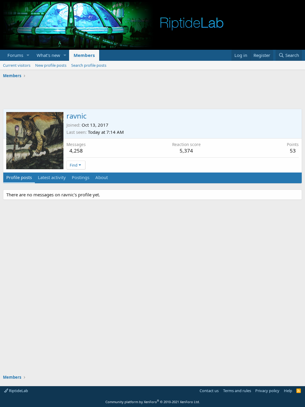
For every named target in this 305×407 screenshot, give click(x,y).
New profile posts (50, 65)
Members (84, 55)
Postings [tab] (80, 177)
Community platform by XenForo (152, 402)
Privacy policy (267, 390)
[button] (28, 55)
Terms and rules (237, 390)
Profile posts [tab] (19, 177)
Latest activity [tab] (52, 177)
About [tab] (101, 177)
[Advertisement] (152, 93)
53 (293, 150)
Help (288, 390)
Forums (15, 55)
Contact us (209, 390)
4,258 (76, 150)
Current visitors (16, 65)
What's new (48, 55)
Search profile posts (88, 65)
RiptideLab (18, 390)
